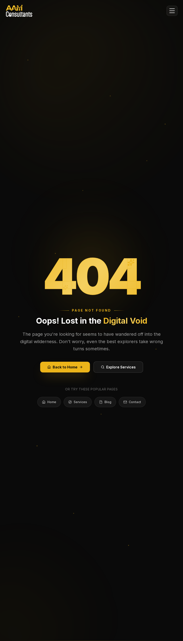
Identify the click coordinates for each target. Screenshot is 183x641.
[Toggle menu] (172, 11)
